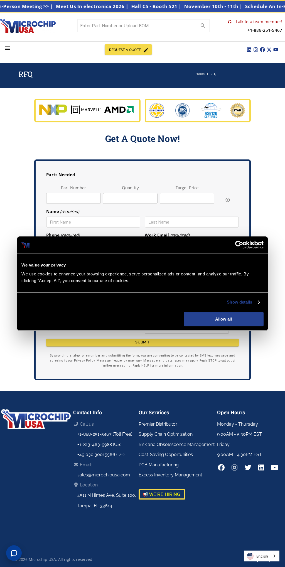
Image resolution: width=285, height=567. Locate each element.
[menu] (7, 48)
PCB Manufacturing (159, 464)
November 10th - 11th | (219, 6)
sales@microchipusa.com (103, 475)
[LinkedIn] (249, 49)
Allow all (223, 319)
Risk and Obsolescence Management (177, 444)
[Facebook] (262, 49)
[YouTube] (275, 49)
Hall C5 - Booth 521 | (162, 6)
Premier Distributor (158, 424)
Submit (142, 342)
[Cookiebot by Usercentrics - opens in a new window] (239, 245)
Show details (239, 302)
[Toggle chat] (14, 553)
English (262, 556)
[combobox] (261, 556)
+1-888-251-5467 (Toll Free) (104, 434)
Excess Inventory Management (170, 475)
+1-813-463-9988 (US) (99, 444)
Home (200, 74)
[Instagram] (255, 49)
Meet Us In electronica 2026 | (98, 6)
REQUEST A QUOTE (125, 50)
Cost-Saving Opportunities (166, 454)
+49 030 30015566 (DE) (100, 454)
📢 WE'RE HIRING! (161, 494)
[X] (269, 49)
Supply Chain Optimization (166, 434)
